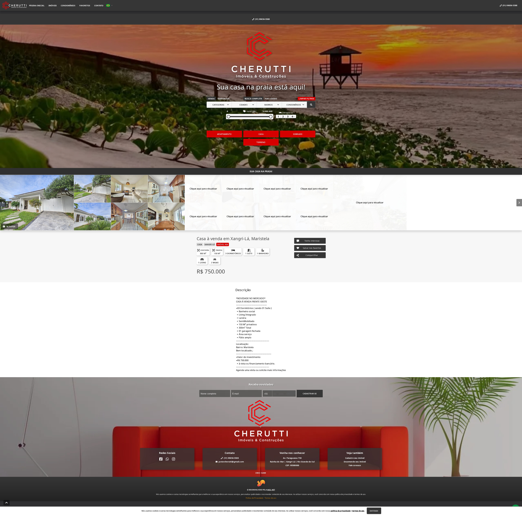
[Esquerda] (3, 202)
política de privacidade (340, 511)
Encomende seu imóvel (355, 461)
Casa (261, 134)
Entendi (374, 511)
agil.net (271, 489)
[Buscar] (311, 105)
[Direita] (519, 202)
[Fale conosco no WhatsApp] (167, 459)
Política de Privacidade (254, 498)
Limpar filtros (306, 98)
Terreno (261, 142)
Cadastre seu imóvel (355, 458)
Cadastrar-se (310, 393)
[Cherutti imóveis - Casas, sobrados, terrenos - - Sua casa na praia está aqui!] (261, 55)
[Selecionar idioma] (109, 5)
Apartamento (224, 134)
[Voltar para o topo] (6, 502)
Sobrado (297, 134)
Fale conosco (355, 465)
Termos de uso (270, 498)
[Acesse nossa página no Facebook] (160, 459)
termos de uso (358, 511)
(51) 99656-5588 (262, 19)
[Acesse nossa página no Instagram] (173, 459)
